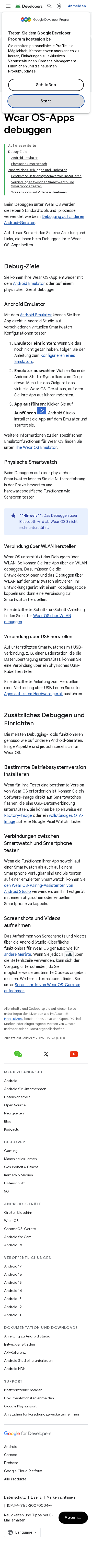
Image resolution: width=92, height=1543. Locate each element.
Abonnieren (76, 1517)
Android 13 (12, 1298)
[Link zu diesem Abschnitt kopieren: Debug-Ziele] (45, 267)
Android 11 (12, 1315)
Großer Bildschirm (18, 1212)
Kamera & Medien (18, 1175)
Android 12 (13, 1307)
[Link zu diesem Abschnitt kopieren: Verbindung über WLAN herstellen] (81, 547)
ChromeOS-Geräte (20, 1228)
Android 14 (13, 1290)
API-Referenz (15, 1352)
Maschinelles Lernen (20, 1158)
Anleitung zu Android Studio (27, 1336)
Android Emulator (29, 283)
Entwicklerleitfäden (19, 1344)
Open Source (15, 1105)
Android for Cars (17, 1237)
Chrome (10, 1455)
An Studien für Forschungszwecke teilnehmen (41, 1414)
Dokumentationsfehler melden (29, 1398)
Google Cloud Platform (23, 1471)
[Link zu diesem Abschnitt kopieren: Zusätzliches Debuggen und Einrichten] (39, 724)
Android (10, 1080)
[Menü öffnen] (8, 6)
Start (46, 101)
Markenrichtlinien (61, 1497)
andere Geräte (17, 954)
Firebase (11, 1463)
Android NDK (14, 1368)
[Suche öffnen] (50, 6)
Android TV (13, 1245)
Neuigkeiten (14, 1113)
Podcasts (11, 1129)
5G (6, 1191)
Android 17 (13, 1266)
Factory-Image (18, 815)
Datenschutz (14, 1183)
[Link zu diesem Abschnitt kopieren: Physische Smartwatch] (62, 463)
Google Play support (20, 1406)
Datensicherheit (17, 1097)
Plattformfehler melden (23, 1390)
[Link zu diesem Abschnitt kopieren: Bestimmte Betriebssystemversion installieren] (34, 775)
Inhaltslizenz (14, 1019)
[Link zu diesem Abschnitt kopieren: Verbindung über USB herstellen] (77, 637)
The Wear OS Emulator (36, 447)
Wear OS (11, 1220)
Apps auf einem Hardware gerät (33, 693)
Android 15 (13, 1282)
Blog (7, 1121)
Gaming (11, 1150)
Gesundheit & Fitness (21, 1167)
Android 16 (13, 1274)
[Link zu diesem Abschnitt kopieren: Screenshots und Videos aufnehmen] (36, 926)
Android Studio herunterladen (28, 1360)
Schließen (46, 84)
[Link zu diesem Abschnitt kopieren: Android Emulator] (50, 305)
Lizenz (36, 1497)
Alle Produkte (15, 1479)
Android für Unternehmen (25, 1089)
